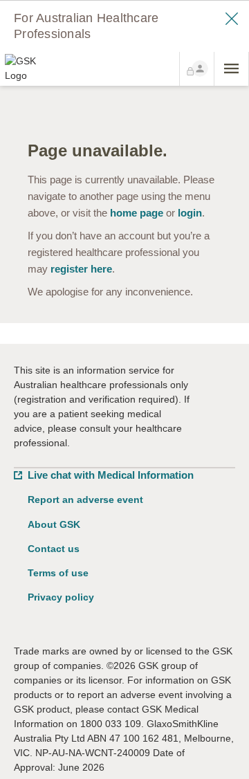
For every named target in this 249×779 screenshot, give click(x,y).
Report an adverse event (85, 499)
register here (81, 269)
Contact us (54, 548)
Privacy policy (61, 597)
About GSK (54, 524)
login (190, 213)
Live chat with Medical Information (111, 475)
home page (136, 213)
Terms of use (58, 572)
